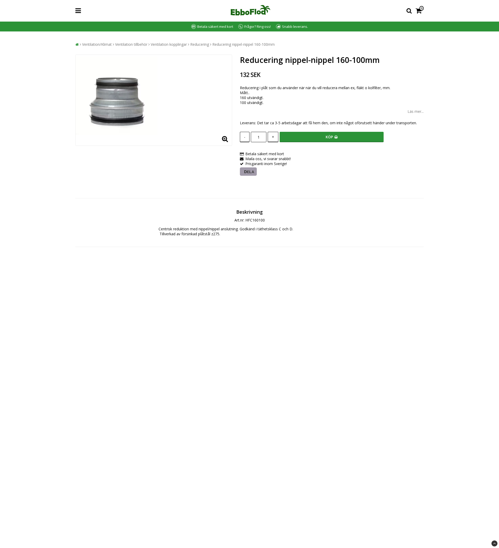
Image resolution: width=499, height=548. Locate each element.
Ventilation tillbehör (131, 44)
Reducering (199, 44)
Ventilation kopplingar (169, 44)
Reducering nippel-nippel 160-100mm (243, 44)
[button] (420, 11)
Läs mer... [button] (416, 111)
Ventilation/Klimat (97, 44)
